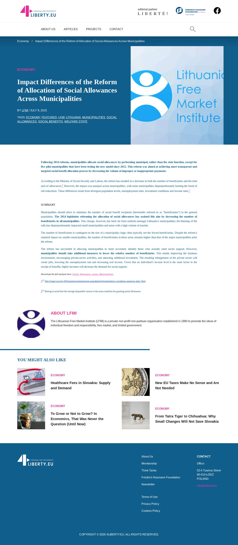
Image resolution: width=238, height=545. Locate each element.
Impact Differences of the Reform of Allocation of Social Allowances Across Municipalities (90, 41)
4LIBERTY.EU (115, 534)
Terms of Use (149, 496)
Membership (149, 463)
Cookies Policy (150, 510)
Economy (23, 41)
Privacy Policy (150, 503)
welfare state (75, 121)
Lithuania (73, 117)
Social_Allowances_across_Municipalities (92, 274)
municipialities (93, 117)
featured (49, 117)
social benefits (50, 121)
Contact (116, 29)
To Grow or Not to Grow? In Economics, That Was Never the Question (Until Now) (77, 419)
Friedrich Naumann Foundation (160, 477)
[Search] (193, 29)
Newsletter (148, 484)
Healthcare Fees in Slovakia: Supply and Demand (80, 385)
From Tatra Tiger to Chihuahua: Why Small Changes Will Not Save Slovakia (187, 418)
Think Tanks (148, 470)
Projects (93, 29)
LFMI (25, 110)
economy (33, 117)
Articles (71, 29)
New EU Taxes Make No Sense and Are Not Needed (187, 385)
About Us (48, 29)
